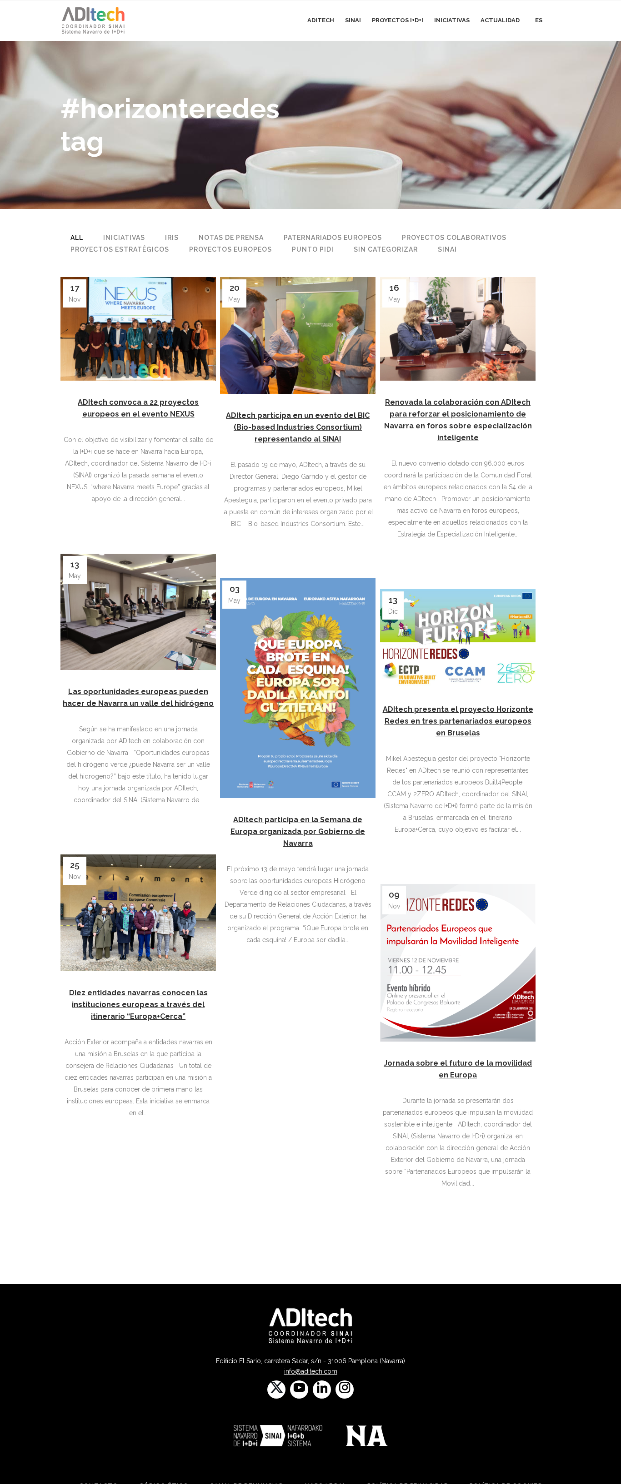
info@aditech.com (310, 1371)
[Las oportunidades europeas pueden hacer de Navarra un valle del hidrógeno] (138, 612)
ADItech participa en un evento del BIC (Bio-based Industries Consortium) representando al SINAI (298, 427)
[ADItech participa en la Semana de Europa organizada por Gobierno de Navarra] (298, 688)
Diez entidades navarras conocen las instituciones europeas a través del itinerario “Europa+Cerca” (138, 1004)
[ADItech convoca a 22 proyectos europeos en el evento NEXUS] (138, 329)
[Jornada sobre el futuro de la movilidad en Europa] (458, 963)
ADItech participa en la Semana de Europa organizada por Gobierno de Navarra (297, 831)
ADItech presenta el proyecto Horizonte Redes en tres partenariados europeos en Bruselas (458, 721)
